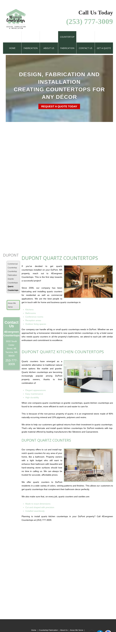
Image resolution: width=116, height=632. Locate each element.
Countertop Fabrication (48, 630)
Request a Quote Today (59, 106)
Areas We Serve (76, 630)
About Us (64, 630)
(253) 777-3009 (89, 21)
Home (34, 630)
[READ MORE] (23, 216)
